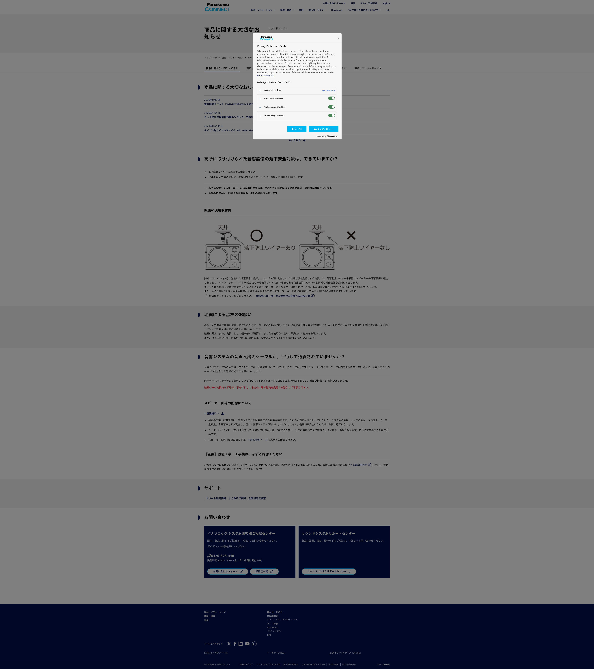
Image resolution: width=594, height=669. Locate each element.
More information (265, 75)
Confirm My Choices (324, 129)
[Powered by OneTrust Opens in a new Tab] (328, 137)
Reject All (297, 129)
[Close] (338, 38)
